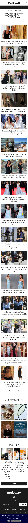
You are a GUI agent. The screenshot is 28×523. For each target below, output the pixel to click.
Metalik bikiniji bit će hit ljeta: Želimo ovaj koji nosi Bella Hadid (14, 155)
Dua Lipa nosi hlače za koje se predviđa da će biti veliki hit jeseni (14, 42)
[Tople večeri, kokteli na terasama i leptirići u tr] (20, 429)
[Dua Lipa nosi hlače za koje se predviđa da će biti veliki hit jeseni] (14, 32)
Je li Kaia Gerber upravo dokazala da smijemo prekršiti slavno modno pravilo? (14, 246)
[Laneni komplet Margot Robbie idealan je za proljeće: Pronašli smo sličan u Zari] (14, 258)
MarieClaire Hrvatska (7, 512)
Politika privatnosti (5, 509)
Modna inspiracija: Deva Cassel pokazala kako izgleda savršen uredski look (14, 314)
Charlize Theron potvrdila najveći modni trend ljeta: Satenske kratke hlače (14, 88)
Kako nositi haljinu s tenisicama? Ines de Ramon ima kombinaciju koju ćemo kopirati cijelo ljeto (13, 133)
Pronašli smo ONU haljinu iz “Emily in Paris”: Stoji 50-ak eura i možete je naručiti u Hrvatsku (14, 384)
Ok (8, 520)
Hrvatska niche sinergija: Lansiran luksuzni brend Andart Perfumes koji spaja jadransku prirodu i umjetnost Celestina (7, 470)
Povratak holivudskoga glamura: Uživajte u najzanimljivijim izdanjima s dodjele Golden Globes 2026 (14, 361)
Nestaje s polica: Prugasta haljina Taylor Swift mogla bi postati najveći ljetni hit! (14, 222)
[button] (25, 455)
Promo (14, 445)
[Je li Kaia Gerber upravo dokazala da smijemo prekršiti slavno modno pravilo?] (14, 234)
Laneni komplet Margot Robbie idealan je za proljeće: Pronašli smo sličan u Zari (14, 269)
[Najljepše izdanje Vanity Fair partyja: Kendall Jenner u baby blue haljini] (14, 281)
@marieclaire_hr (14, 400)
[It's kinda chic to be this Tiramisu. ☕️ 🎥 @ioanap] (7, 412)
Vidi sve (14, 483)
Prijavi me (23, 504)
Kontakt (14, 509)
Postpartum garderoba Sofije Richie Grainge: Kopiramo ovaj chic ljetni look (14, 110)
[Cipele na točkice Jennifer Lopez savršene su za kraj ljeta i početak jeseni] (14, 53)
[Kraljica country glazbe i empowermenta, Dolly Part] (7, 429)
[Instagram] (14, 497)
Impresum (22, 509)
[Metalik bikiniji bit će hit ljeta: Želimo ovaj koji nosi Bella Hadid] (14, 145)
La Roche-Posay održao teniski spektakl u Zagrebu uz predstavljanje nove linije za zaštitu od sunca (19, 467)
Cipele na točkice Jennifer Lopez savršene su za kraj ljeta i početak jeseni (14, 65)
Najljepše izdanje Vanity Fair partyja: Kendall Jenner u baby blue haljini (14, 291)
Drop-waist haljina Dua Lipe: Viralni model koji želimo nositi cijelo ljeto (14, 177)
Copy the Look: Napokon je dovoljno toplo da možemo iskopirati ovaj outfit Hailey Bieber (14, 337)
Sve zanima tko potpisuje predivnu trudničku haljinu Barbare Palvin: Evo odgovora (14, 199)
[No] (26, 518)
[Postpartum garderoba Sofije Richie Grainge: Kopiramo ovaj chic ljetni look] (14, 100)
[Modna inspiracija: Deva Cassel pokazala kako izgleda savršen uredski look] (14, 303)
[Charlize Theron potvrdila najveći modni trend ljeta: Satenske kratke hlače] (14, 77)
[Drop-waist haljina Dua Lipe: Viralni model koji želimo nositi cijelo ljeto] (14, 166)
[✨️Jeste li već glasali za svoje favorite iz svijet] (20, 412)
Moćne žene (11, 7)
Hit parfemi (19, 7)
